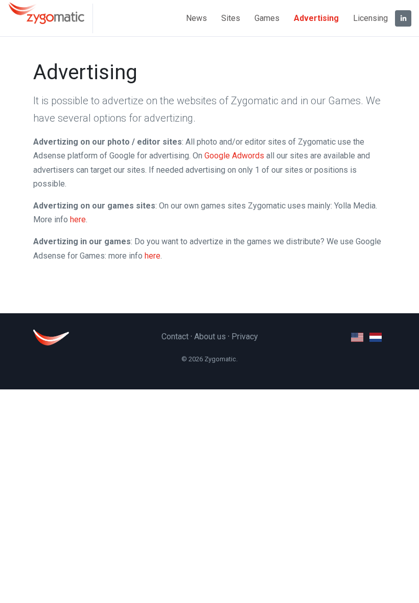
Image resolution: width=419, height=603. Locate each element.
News (196, 18)
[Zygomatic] (50, 18)
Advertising (316, 18)
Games (267, 18)
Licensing (370, 18)
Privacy (244, 336)
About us (210, 336)
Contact (175, 336)
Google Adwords (234, 155)
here (78, 219)
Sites (230, 18)
